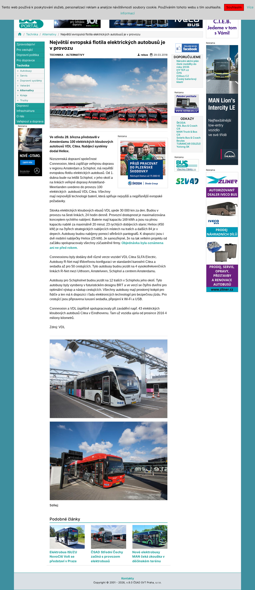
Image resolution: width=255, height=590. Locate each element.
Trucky (24, 100)
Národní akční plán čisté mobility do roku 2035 (188, 64)
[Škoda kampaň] (143, 162)
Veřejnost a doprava (30, 121)
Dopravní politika (28, 55)
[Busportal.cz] (31, 21)
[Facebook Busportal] (187, 48)
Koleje (23, 95)
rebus (142, 54)
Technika (32, 34)
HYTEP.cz (183, 70)
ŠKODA (181, 122)
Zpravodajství (26, 44)
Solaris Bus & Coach (189, 137)
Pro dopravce (26, 60)
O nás (20, 116)
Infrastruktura (25, 110)
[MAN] (222, 104)
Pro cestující (25, 49)
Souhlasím (234, 7)
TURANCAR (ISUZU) (189, 143)
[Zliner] (222, 231)
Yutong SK (183, 146)
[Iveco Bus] (156, 21)
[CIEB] (222, 26)
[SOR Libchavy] (77, 21)
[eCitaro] (30, 151)
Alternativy (49, 34)
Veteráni (25, 85)
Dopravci (22, 105)
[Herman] (187, 103)
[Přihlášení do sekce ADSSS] (187, 181)
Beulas (181, 140)
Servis (23, 75)
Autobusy (26, 70)
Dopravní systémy (31, 80)
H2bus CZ (183, 75)
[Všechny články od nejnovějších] (187, 165)
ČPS (179, 73)
